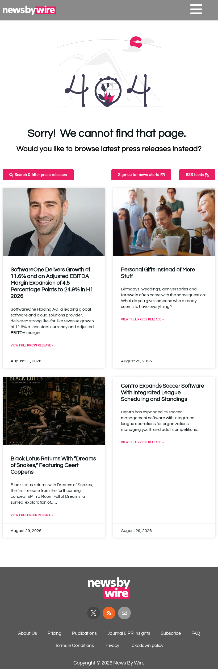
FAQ (195, 633)
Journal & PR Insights (128, 633)
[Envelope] (124, 613)
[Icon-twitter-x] (93, 613)
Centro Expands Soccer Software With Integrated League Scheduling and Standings (162, 392)
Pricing (54, 633)
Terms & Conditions (74, 645)
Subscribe (171, 633)
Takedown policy (146, 645)
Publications (84, 633)
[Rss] (109, 613)
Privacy (111, 645)
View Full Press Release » (32, 345)
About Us (27, 633)
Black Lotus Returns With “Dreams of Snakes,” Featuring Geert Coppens (53, 465)
